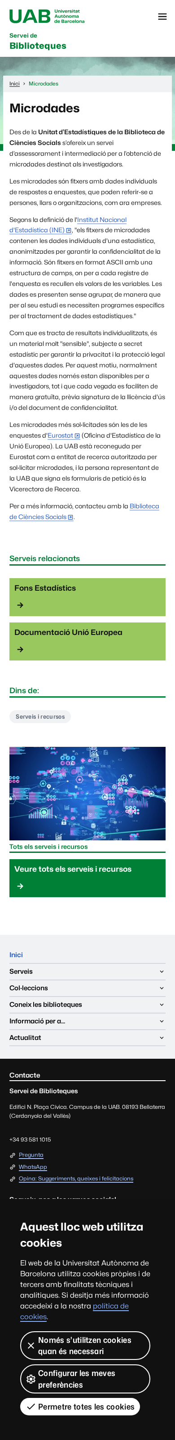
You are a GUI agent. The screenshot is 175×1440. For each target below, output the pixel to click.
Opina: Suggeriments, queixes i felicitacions (76, 1179)
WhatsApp (33, 1167)
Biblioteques (37, 41)
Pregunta (31, 1155)
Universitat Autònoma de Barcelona (47, 16)
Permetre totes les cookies (86, 1406)
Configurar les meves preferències (76, 1378)
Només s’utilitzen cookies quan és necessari (84, 1345)
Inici (16, 955)
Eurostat (60, 435)
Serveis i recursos (40, 716)
